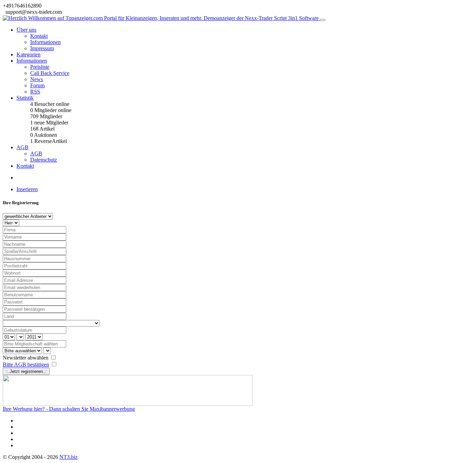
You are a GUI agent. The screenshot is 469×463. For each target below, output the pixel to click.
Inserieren (27, 189)
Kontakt (39, 36)
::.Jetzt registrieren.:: (26, 371)
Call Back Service (49, 73)
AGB (22, 147)
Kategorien (28, 54)
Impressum (42, 48)
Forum (37, 85)
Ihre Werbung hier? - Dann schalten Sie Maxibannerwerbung (69, 409)
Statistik (25, 98)
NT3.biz (68, 457)
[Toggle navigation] (322, 20)
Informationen (45, 42)
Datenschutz (43, 160)
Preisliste (39, 67)
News (36, 79)
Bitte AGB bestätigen (26, 364)
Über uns (26, 30)
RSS (35, 92)
